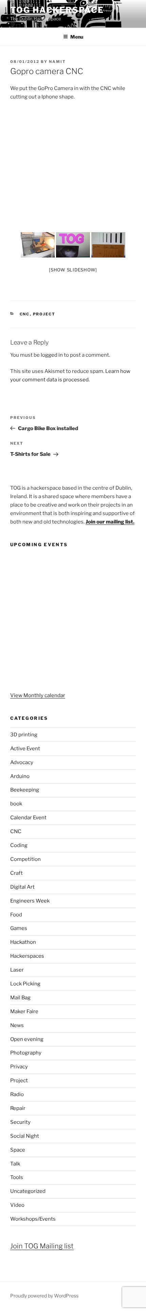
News (17, 1025)
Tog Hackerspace (57, 10)
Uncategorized (27, 1191)
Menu (76, 37)
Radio (17, 1094)
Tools (16, 1177)
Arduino (20, 776)
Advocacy (21, 762)
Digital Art (22, 887)
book (16, 804)
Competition (25, 859)
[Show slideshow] (73, 269)
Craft (16, 873)
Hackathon (23, 942)
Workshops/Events (33, 1219)
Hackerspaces (27, 956)
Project (44, 314)
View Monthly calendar (37, 695)
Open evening (26, 1039)
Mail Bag (20, 998)
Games (18, 928)
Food (16, 915)
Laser (17, 970)
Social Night (24, 1136)
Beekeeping (24, 790)
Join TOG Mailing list (42, 1246)
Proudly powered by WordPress (44, 1295)
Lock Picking (25, 984)
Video (17, 1205)
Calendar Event (28, 818)
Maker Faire (24, 1011)
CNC (25, 314)
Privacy (19, 1067)
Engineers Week (30, 901)
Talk (15, 1164)
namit (57, 61)
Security (20, 1122)
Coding (19, 845)
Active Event (25, 749)
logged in (52, 355)
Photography (25, 1053)
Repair (17, 1108)
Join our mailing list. (110, 522)
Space (17, 1150)
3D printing (23, 735)
